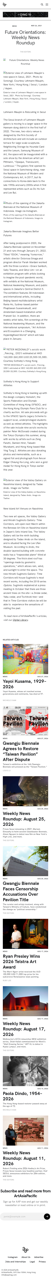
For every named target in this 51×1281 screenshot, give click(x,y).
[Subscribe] (47, 1216)
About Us (26, 1257)
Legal (32, 1261)
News (14, 26)
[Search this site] (42, 4)
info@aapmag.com (9, 1275)
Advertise (38, 1257)
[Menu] (47, 4)
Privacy (42, 1261)
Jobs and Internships (15, 1261)
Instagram (13, 1257)
